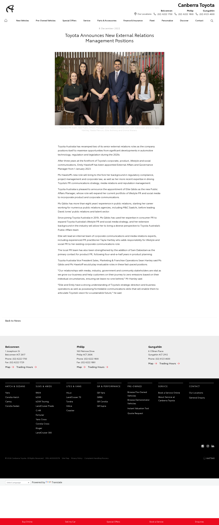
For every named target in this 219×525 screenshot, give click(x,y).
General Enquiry (197, 397)
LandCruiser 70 (73, 397)
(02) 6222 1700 (164, 12)
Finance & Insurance (133, 20)
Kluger (39, 428)
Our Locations (145, 13)
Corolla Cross (42, 423)
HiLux (69, 392)
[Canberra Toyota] (9, 8)
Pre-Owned (135, 386)
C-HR (38, 410)
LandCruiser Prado (45, 405)
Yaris (7, 392)
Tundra (69, 401)
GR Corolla (102, 401)
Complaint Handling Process (96, 458)
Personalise (167, 20)
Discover (184, 20)
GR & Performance (109, 386)
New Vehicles (22, 20)
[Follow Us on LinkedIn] (213, 446)
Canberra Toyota (196, 4)
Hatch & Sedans (15, 386)
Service (86, 20)
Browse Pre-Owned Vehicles (137, 394)
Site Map (65, 458)
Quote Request (135, 413)
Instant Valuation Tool (138, 408)
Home (5, 20)
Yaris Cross (41, 419)
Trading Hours (24, 366)
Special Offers (69, 20)
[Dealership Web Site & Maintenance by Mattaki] (209, 458)
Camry (8, 401)
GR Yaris (101, 392)
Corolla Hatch (12, 397)
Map (7, 366)
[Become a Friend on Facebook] (202, 446)
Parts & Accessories (107, 20)
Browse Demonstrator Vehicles (139, 401)
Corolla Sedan (12, 405)
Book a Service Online (169, 392)
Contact (199, 20)
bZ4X (38, 397)
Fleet (152, 20)
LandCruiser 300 (44, 432)
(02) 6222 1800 (185, 12)
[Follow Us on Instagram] (207, 446)
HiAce (69, 405)
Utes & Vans (73, 386)
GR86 (99, 397)
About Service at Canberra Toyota (166, 398)
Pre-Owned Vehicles (46, 20)
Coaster (70, 410)
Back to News (13, 320)
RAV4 (38, 392)
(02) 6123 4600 (207, 12)
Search (212, 20)
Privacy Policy (76, 458)
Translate (57, 482)
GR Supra (101, 405)
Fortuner (40, 414)
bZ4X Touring (42, 401)
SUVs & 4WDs (44, 386)
